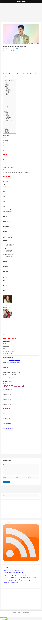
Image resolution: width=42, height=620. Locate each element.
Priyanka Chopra (6, 353)
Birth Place (7, 96)
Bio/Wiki (6, 82)
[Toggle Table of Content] (13, 81)
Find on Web (7, 128)
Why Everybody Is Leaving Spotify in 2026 (10, 582)
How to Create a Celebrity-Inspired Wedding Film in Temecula (13, 570)
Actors (12, 48)
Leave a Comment (6, 48)
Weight (7, 106)
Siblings (7, 115)
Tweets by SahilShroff (7, 423)
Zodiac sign (8, 94)
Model (14, 48)
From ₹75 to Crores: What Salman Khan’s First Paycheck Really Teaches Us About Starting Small (20, 577)
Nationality (7, 95)
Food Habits (8, 101)
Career (6, 86)
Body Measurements (9, 107)
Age (6, 93)
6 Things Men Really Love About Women (10, 585)
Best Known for (8, 90)
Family (6, 111)
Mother (7, 114)
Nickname (7, 84)
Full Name (7, 83)
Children (7, 116)
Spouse (7, 112)
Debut (7, 87)
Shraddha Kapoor (13, 362)
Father (7, 113)
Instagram (7, 132)
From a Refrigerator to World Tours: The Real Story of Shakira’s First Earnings (16, 575)
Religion (7, 99)
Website (7, 129)
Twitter (7, 131)
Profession (7, 85)
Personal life (7, 91)
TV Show (8, 89)
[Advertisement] (21, 14)
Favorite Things (7, 121)
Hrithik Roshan (11, 360)
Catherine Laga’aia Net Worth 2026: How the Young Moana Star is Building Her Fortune (18, 580)
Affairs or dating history (9, 120)
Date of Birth (8, 92)
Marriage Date (8, 119)
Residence (7, 97)
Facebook (7, 130)
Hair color (7, 110)
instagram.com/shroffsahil (8, 428)
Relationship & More (8, 117)
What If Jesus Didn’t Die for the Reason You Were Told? (12, 584)
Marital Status (8, 118)
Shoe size (7, 108)
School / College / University (10, 98)
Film (7, 88)
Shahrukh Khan (17, 360)
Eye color (7, 109)
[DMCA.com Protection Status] (4, 618)
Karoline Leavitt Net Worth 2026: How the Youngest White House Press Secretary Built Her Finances (20, 579)
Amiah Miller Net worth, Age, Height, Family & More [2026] (13, 572)
